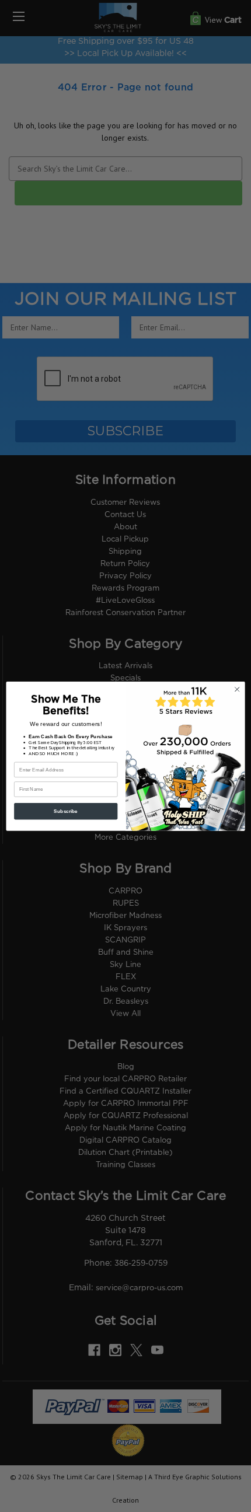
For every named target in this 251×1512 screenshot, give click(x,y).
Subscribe (66, 810)
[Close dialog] (237, 689)
